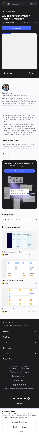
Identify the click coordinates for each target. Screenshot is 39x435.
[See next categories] (36, 220)
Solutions (6, 337)
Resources (7, 348)
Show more (6, 154)
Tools (5, 342)
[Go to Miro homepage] (4, 4)
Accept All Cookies (19, 422)
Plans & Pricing (9, 359)
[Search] (31, 4)
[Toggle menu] (35, 4)
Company (6, 353)
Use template (16, 28)
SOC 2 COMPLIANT (15, 371)
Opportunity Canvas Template (12, 280)
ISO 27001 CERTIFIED (26, 367)
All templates (10, 11)
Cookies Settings (19, 427)
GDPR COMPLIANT (27, 371)
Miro (6, 255)
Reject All (19, 432)
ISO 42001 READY (15, 367)
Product (6, 331)
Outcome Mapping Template (12, 252)
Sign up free (19, 171)
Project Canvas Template (10, 309)
